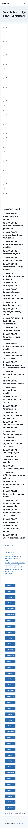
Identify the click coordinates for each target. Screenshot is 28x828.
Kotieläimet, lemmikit (11, 558)
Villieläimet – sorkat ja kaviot (14, 567)
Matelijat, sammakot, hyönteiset (15, 563)
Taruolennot (9, 573)
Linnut (7, 560)
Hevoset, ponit (9, 554)
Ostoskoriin (10, 585)
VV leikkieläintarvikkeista (10, 813)
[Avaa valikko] (24, 3)
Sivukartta (20, 823)
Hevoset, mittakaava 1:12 (13, 556)
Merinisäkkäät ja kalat (12, 565)
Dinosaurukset (9, 552)
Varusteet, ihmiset (10, 571)
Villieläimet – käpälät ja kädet (14, 569)
